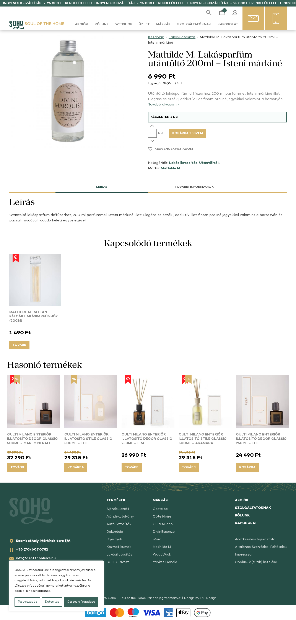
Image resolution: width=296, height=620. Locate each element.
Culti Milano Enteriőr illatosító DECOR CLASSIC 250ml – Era (147, 439)
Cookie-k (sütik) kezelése (256, 562)
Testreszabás (27, 602)
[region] (56, 586)
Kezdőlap (156, 37)
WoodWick (162, 555)
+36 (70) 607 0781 (32, 550)
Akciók (81, 24)
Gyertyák (114, 539)
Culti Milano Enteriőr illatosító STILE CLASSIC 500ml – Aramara (203, 439)
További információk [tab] (194, 187)
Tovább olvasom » (163, 105)
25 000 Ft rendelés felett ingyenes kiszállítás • (90, 3)
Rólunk (102, 24)
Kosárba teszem (187, 133)
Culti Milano (163, 524)
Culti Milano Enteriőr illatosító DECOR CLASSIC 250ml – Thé (261, 439)
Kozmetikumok (118, 547)
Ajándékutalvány (120, 517)
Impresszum (244, 555)
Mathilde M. (171, 168)
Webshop (123, 24)
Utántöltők (209, 163)
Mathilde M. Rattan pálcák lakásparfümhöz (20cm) (33, 316)
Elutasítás (52, 602)
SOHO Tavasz (117, 562)
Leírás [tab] (101, 187)
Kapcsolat (228, 24)
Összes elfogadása (81, 602)
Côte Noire (162, 517)
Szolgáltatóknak (194, 24)
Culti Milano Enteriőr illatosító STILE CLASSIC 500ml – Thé (88, 439)
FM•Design (208, 598)
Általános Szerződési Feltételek (261, 547)
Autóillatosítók (118, 524)
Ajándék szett (117, 509)
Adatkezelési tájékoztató (255, 539)
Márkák (163, 24)
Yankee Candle (165, 562)
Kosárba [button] (76, 467)
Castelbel (161, 509)
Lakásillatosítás (182, 37)
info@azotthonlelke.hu (36, 558)
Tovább (19, 345)
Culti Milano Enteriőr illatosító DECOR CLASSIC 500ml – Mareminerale (32, 439)
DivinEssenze (164, 532)
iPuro (157, 539)
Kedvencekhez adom (174, 149)
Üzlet (144, 24)
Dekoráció (114, 532)
